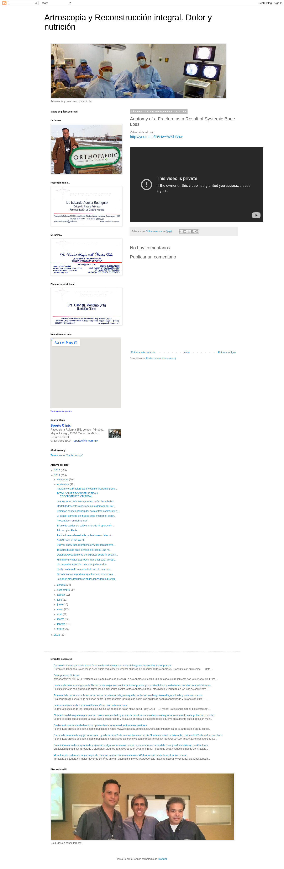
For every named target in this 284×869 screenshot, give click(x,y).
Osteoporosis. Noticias (66, 675)
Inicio (187, 352)
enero (60, 628)
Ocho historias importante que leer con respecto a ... (86, 574)
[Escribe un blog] (185, 231)
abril (60, 614)
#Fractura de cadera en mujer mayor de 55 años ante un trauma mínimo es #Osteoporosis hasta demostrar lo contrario (120, 755)
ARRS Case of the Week (70, 540)
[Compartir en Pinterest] (197, 231)
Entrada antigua (227, 352)
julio (60, 599)
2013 (57, 634)
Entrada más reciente (143, 352)
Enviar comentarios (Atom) (161, 358)
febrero (61, 624)
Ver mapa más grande (61, 411)
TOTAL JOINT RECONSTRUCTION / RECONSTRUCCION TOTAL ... (77, 495)
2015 (57, 470)
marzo (61, 619)
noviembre (63, 484)
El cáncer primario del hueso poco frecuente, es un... (86, 515)
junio (60, 604)
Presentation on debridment (72, 520)
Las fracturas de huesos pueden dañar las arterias (85, 501)
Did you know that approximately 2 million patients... (86, 544)
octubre (61, 585)
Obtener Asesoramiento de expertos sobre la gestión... (87, 554)
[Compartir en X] (189, 231)
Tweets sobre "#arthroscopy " (67, 455)
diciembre (63, 479)
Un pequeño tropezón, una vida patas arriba (82, 564)
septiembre (63, 590)
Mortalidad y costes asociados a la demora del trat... (86, 506)
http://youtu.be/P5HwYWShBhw (156, 137)
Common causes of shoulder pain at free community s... (88, 511)
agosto (61, 594)
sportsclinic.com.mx (86, 440)
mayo (60, 609)
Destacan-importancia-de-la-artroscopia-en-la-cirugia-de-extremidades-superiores (100, 725)
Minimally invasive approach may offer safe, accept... (86, 559)
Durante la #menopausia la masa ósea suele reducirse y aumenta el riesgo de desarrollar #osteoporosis (113, 665)
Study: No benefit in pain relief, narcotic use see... (84, 569)
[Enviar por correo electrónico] (181, 231)
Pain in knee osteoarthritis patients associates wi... (85, 535)
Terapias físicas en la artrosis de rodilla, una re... (84, 549)
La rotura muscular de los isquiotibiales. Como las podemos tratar (91, 705)
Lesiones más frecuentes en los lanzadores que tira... (87, 579)
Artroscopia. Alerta (67, 530)
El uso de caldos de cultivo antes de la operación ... (86, 525)
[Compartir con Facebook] (193, 231)
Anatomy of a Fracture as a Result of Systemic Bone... (87, 488)
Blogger (162, 859)
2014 (57, 475)
